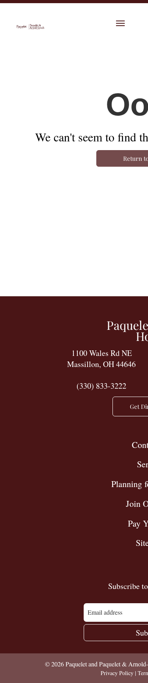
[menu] (120, 23)
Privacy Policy (117, 673)
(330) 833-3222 (101, 385)
